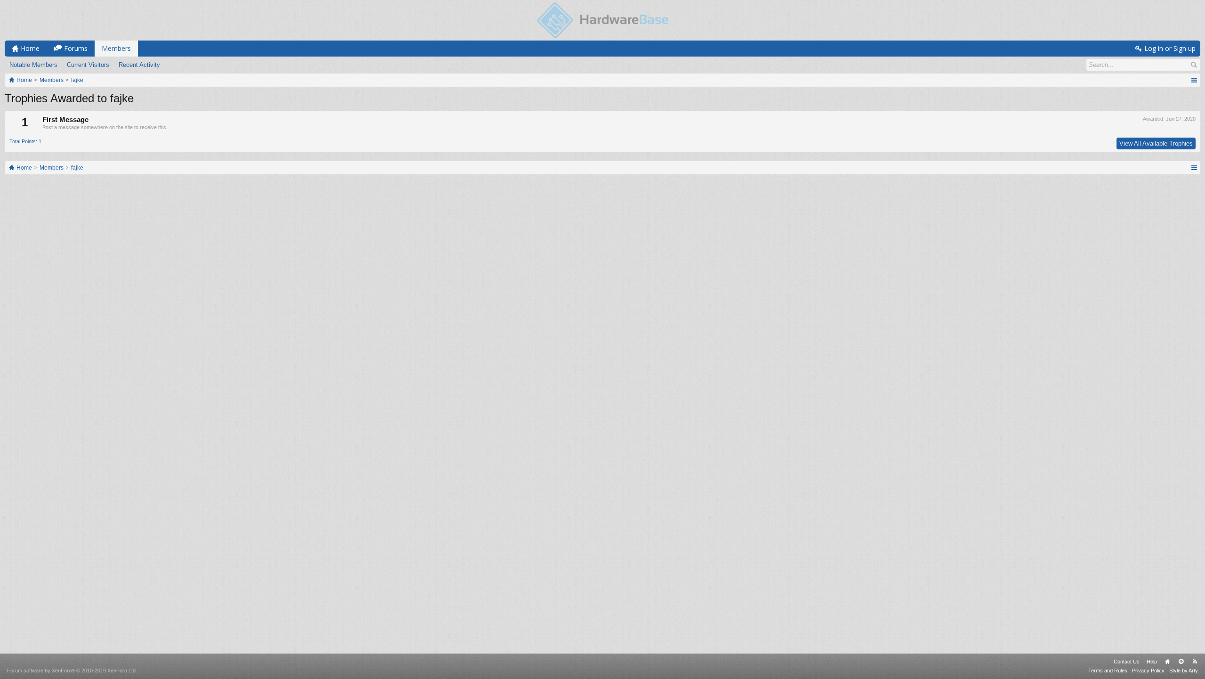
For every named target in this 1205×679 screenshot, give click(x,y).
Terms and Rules (1107, 670)
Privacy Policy (1148, 670)
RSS (1194, 661)
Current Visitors (88, 64)
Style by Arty (1183, 670)
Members (116, 48)
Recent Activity (139, 64)
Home (1167, 661)
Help (1152, 661)
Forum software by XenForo (72, 670)
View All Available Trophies (1156, 143)
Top (1181, 661)
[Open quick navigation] (1193, 80)
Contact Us (1127, 661)
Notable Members (33, 64)
